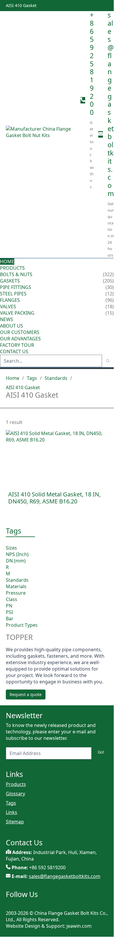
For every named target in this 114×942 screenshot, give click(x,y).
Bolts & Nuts (16, 274)
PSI (9, 612)
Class (11, 599)
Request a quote (26, 694)
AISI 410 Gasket (23, 387)
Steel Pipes (13, 293)
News (6, 319)
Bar (9, 618)
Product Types (22, 625)
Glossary (15, 793)
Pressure (16, 593)
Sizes (11, 548)
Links (11, 812)
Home (7, 261)
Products (12, 268)
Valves (8, 306)
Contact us (14, 351)
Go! (101, 752)
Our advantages (20, 338)
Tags (32, 378)
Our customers (19, 332)
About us (12, 326)
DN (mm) (16, 560)
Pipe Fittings (15, 287)
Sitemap (15, 821)
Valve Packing (17, 313)
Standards (56, 378)
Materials (16, 586)
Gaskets (10, 281)
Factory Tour (17, 345)
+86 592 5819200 (92, 63)
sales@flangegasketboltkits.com (111, 104)
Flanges (10, 300)
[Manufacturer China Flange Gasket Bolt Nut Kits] (41, 134)
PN (9, 605)
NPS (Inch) (17, 554)
